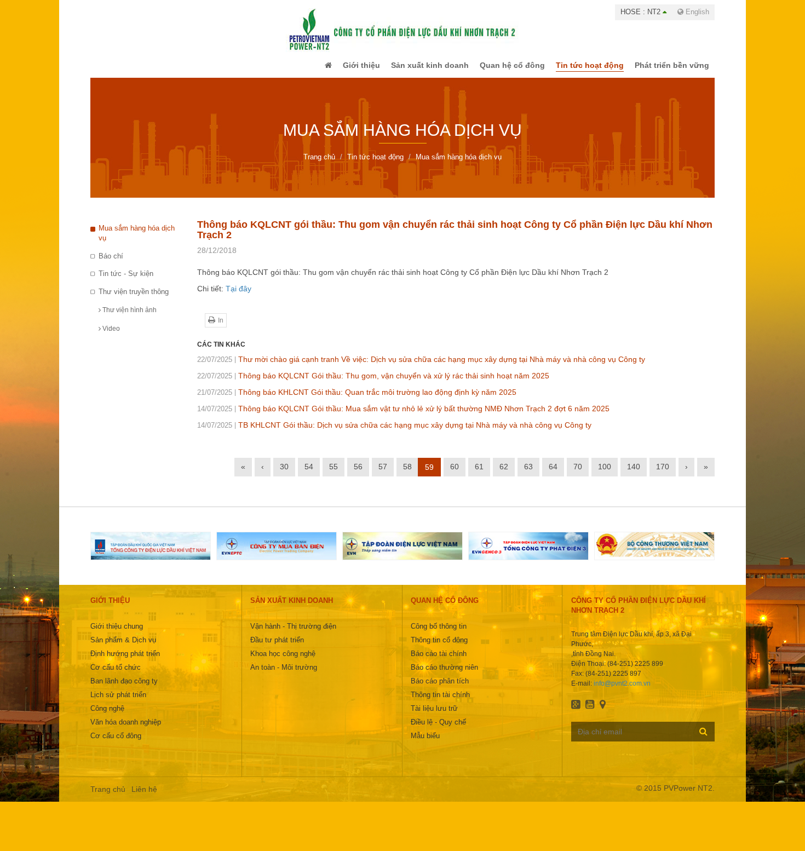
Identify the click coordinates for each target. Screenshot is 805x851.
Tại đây (238, 296)
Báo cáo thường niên (444, 675)
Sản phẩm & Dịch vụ (123, 647)
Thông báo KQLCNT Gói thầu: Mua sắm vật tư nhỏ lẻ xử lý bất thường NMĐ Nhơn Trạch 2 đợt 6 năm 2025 (403, 416)
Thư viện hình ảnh (129, 317)
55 (333, 474)
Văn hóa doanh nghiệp (125, 730)
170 (662, 474)
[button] (306, 69)
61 (479, 474)
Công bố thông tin (439, 634)
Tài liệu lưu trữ (434, 716)
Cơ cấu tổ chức (115, 675)
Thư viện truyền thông (134, 299)
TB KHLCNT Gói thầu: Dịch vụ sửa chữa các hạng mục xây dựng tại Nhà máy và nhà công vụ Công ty (394, 432)
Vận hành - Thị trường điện (293, 634)
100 (604, 474)
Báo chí (111, 264)
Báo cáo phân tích (440, 689)
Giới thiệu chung (116, 634)
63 (528, 474)
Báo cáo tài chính (439, 661)
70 (577, 474)
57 (382, 474)
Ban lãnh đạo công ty (124, 689)
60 (454, 474)
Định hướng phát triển (125, 661)
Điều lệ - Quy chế (438, 730)
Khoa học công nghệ (282, 661)
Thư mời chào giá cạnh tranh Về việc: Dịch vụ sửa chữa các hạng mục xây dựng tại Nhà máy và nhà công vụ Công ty (421, 367)
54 (308, 474)
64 (553, 474)
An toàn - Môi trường (283, 675)
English (696, 12)
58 (407, 474)
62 (503, 474)
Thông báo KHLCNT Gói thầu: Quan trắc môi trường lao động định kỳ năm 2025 (356, 399)
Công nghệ (107, 716)
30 (284, 474)
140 (633, 474)
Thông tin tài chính (440, 702)
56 (358, 474)
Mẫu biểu (425, 743)
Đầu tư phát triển (277, 647)
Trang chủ (107, 796)
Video (110, 336)
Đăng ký (703, 739)
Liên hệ (144, 796)
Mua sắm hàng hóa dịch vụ (137, 241)
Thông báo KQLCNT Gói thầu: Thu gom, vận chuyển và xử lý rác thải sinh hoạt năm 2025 (373, 383)
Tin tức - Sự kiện (126, 281)
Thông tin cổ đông (439, 647)
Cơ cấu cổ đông (115, 743)
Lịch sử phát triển (118, 702)
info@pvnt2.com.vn (622, 691)
